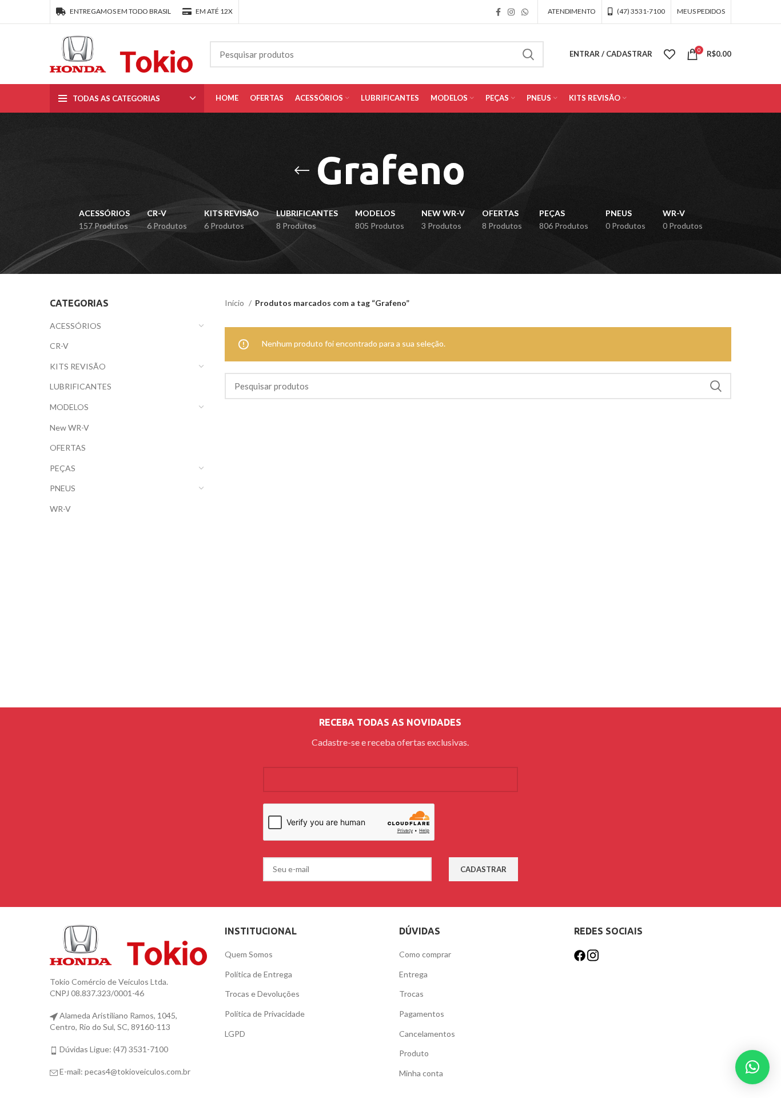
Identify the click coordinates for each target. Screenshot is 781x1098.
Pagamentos (421, 1014)
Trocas (411, 993)
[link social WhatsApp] (525, 12)
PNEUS (62, 488)
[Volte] (302, 170)
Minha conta (421, 1073)
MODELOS (69, 407)
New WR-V (69, 427)
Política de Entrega (258, 974)
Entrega (413, 974)
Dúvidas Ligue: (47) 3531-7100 (113, 1049)
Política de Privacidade (265, 1014)
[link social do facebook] (498, 12)
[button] (752, 1067)
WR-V (60, 509)
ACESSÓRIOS (75, 326)
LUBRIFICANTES (80, 386)
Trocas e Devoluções (262, 993)
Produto (414, 1053)
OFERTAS (68, 447)
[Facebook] (580, 954)
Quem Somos (249, 954)
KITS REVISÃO (78, 366)
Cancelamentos (427, 1034)
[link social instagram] (511, 12)
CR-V (59, 346)
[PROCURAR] (528, 54)
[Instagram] (593, 954)
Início (235, 303)
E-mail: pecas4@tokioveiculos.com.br (124, 1071)
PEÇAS (62, 468)
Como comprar (425, 954)
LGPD (235, 1034)
